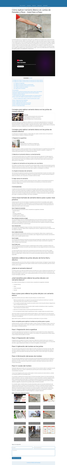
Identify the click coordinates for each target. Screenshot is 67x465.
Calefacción (39, 5)
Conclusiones (15, 90)
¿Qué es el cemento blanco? (18, 94)
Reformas (34, 5)
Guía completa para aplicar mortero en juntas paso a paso (27, 98)
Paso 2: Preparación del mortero (19, 101)
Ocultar (30, 78)
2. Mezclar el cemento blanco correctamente (23, 84)
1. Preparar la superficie (19, 83)
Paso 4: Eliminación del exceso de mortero (21, 104)
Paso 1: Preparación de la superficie (20, 100)
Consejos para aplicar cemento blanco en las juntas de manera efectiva (27, 80)
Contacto (29, 462)
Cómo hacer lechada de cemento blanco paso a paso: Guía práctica (27, 91)
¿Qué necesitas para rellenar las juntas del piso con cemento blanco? (27, 95)
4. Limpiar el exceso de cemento (21, 87)
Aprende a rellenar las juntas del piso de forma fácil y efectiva (25, 92)
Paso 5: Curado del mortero (18, 105)
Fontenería (29, 5)
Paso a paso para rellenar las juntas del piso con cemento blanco (26, 96)
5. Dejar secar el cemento (19, 88)
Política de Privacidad (35, 462)
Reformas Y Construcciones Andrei (33, 2)
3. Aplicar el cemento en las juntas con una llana (24, 85)
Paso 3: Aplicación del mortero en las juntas (21, 103)
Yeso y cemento (22, 5)
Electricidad (45, 5)
